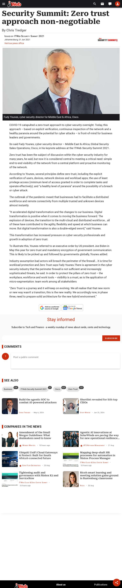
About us (61, 584)
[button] (4, 4)
